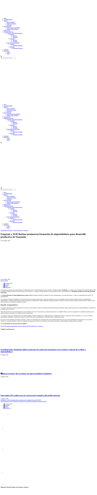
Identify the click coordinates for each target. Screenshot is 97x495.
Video (8, 53)
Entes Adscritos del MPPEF (13, 27)
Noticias (6, 21)
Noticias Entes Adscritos (12, 29)
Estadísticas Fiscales (8, 32)
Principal (26, 230)
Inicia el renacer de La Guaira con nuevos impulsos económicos (27, 374)
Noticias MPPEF (11, 22)
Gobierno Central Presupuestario (14, 33)
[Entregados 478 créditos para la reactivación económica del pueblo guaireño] (12, 392)
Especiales (9, 25)
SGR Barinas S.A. (33, 326)
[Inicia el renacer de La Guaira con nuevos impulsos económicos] (12, 370)
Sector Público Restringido (13, 42)
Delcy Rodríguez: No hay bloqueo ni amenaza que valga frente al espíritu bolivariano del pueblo (24, 401)
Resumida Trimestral (18, 48)
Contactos (6, 49)
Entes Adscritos (7, 26)
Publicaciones (7, 30)
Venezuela (40, 326)
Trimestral (15, 37)
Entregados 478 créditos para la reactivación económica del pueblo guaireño (30, 395)
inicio (5, 18)
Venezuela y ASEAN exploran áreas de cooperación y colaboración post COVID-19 (21, 400)
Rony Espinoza (4, 280)
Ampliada (12, 34)
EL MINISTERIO (8, 19)
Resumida (12, 38)
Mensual (15, 36)
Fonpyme (20, 326)
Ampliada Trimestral (18, 45)
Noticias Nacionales (11, 23)
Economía (7, 326)
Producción (25, 326)
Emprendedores (14, 326)
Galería (8, 52)
